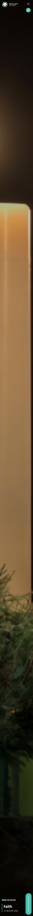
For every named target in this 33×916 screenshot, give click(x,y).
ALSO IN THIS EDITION (28, 904)
